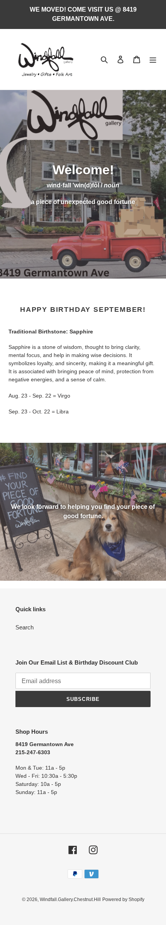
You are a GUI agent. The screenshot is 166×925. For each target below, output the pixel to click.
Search (24, 627)
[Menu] (153, 59)
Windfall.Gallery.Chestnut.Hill (70, 899)
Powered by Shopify (123, 899)
